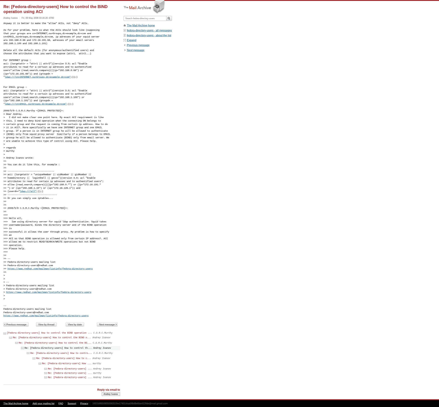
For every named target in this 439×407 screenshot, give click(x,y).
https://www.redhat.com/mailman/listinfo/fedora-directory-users (50, 268)
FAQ (60, 403)
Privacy (84, 403)
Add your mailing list (43, 403)
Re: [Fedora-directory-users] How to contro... (61, 353)
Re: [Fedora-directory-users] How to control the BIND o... (52, 337)
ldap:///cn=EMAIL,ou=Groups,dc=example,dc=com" (36, 104)
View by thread (46, 324)
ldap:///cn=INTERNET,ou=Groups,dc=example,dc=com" (38, 77)
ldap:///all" (28, 191)
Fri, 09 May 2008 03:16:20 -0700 (38, 18)
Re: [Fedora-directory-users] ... (70, 368)
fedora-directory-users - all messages (149, 30)
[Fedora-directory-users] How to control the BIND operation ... (49, 333)
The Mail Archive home (141, 25)
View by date (75, 324)
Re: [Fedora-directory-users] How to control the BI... (55, 342)
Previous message (16, 324)
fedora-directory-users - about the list (149, 35)
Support (72, 403)
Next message (107, 324)
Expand (131, 40)
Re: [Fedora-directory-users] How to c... (63, 358)
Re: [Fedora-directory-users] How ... (66, 363)
